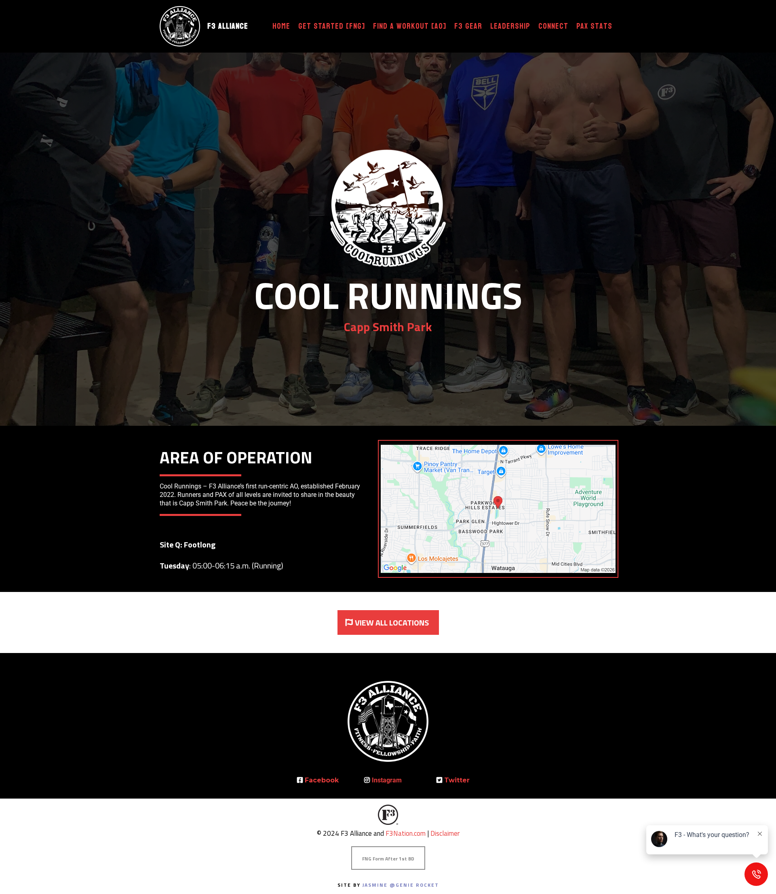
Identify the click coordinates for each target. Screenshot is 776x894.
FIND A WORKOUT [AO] (409, 26)
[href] (498, 509)
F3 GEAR (468, 26)
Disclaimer (445, 833)
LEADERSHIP (510, 26)
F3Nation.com (406, 833)
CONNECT (553, 26)
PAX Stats (594, 26)
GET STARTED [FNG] (331, 26)
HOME (281, 26)
